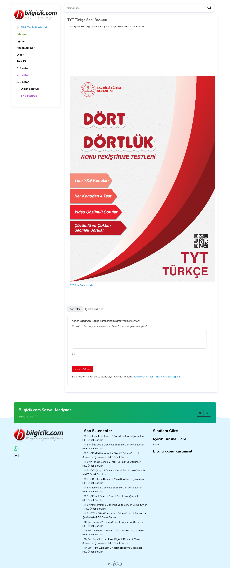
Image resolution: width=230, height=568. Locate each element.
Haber (156, 444)
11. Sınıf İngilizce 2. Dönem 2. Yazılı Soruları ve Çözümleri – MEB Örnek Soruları (114, 446)
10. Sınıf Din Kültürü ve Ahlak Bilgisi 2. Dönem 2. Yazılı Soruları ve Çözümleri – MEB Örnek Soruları (111, 541)
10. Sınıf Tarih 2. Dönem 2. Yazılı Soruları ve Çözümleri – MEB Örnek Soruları (113, 549)
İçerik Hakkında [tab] (94, 309)
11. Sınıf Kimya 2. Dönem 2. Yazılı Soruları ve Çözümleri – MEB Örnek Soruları (113, 489)
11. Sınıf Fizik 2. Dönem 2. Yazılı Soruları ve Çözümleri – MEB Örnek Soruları (112, 498)
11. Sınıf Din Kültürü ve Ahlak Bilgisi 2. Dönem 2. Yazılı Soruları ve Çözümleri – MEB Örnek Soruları (110, 455)
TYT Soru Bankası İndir (81, 285)
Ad (73, 354)
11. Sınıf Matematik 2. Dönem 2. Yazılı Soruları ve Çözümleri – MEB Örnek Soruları (114, 506)
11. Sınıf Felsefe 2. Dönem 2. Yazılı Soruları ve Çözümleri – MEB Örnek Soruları (114, 438)
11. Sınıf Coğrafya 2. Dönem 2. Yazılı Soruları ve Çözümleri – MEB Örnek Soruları (114, 472)
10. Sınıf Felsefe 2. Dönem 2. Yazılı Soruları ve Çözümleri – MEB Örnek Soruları (114, 523)
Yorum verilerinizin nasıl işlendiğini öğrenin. (157, 376)
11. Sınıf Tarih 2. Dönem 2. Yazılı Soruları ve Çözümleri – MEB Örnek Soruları (112, 463)
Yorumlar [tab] (75, 309)
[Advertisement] (143, 52)
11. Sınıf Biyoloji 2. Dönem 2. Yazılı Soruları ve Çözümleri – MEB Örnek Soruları (114, 481)
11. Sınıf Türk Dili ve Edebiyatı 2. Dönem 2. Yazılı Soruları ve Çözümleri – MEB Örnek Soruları (114, 515)
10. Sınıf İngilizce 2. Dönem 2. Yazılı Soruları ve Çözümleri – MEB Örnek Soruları (114, 532)
